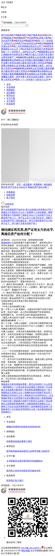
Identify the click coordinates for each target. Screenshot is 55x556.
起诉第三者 (42, 38)
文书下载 (10, 98)
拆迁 (47, 35)
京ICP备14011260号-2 (31, 548)
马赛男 (32, 38)
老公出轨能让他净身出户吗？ (39, 209)
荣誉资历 (27, 471)
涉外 (41, 35)
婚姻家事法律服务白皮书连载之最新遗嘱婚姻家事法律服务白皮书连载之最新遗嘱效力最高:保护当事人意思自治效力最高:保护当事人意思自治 (27, 60)
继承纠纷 (19, 427)
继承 (19, 35)
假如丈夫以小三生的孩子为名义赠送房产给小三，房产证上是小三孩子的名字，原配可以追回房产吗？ (26, 218)
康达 (41, 43)
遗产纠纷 (5, 35)
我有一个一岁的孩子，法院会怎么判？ (19, 52)
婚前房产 (23, 38)
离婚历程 (30, 41)
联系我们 (10, 480)
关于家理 (10, 101)
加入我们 (19, 480)
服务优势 (36, 471)
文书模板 (10, 461)
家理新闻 (10, 451)
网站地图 (25, 551)
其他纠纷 (36, 427)
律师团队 (10, 90)
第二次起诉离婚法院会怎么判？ (28, 46)
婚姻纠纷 (10, 427)
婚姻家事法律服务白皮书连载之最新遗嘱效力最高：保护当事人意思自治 (26, 66)
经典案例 (37, 184)
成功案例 (10, 93)
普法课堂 (19, 461)
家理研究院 (28, 461)
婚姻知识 (38, 461)
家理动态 (10, 95)
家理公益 (27, 451)
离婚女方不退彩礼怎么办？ (14, 212)
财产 (13, 35)
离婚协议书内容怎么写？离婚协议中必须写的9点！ (25, 395)
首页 (8, 84)
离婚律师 (5, 243)
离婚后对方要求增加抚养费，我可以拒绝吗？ (22, 384)
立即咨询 (9, 204)
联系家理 (10, 104)
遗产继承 (33, 35)
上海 (4, 17)
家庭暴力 (9, 38)
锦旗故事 (10, 195)
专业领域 (10, 87)
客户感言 (10, 198)
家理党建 (36, 451)
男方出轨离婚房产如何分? (13, 209)
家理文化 (19, 41)
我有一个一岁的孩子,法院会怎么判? (32, 79)
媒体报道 (19, 451)
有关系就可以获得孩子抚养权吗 (37, 49)
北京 (4, 7)
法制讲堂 (45, 451)
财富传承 (27, 427)
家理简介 (10, 471)
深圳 (4, 12)
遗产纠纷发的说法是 (27, 43)
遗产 (25, 35)
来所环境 (19, 471)
